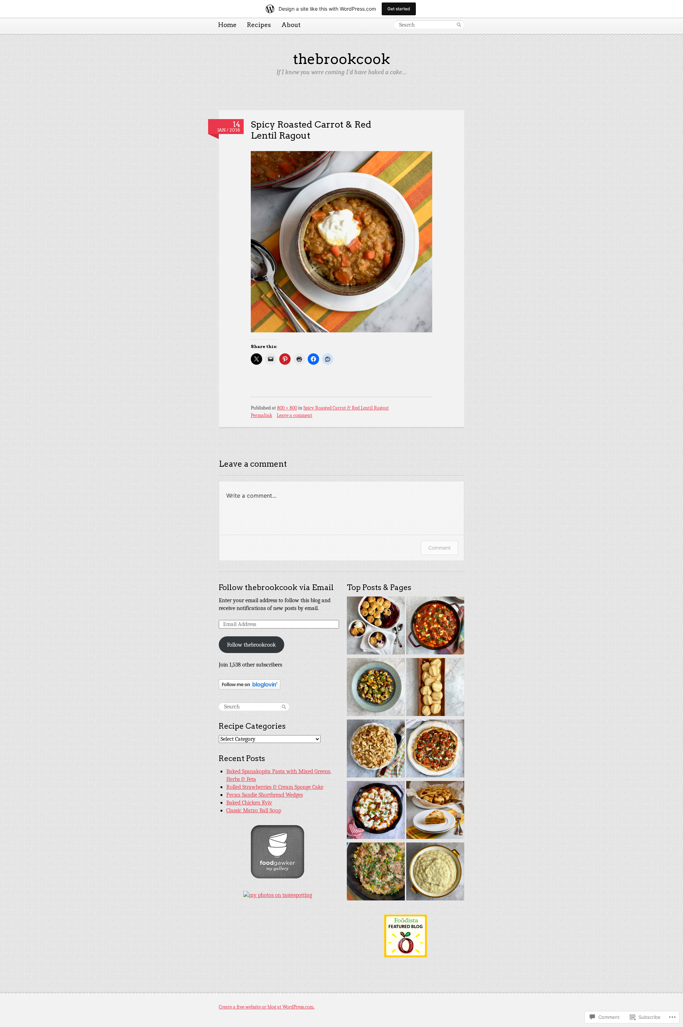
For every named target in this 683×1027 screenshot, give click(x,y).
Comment (439, 548)
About (291, 24)
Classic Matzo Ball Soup (253, 810)
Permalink (261, 415)
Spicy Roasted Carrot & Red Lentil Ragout (311, 130)
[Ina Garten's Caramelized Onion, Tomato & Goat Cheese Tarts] (435, 750)
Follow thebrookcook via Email (276, 587)
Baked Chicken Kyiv (249, 802)
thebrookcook (341, 59)
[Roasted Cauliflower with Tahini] (376, 688)
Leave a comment (294, 415)
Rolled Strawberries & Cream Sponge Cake (274, 787)
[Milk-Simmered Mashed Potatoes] (435, 873)
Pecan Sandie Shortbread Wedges (264, 795)
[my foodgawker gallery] (277, 876)
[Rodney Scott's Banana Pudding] (376, 750)
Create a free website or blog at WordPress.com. (266, 1007)
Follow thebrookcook (251, 645)
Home (227, 24)
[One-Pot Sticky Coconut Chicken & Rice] (376, 873)
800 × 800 (287, 408)
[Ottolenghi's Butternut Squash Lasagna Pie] (435, 811)
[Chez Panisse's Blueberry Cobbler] (376, 627)
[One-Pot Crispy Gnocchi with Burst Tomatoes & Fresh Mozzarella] (376, 811)
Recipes (259, 24)
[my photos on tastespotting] (277, 895)
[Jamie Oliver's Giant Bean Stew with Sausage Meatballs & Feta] (435, 627)
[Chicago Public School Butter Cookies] (435, 688)
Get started (398, 8)
